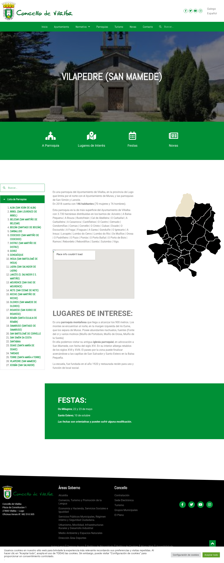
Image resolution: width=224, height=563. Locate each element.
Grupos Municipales (126, 510)
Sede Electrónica (124, 500)
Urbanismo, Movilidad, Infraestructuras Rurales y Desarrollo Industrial (81, 526)
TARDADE (14, 353)
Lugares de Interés (91, 145)
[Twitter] (191, 11)
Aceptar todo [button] (211, 554)
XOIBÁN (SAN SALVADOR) (22, 365)
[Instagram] (200, 11)
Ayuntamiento (61, 27)
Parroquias (102, 27)
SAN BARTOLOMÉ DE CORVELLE (25, 333)
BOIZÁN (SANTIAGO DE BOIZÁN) (25, 227)
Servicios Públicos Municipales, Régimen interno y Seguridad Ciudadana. (82, 518)
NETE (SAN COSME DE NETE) (24, 290)
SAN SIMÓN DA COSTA (20, 337)
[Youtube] (195, 11)
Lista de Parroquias (17, 199)
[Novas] (173, 136)
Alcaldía (63, 495)
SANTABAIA (15, 341)
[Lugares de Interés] (91, 136)
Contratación (121, 495)
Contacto (148, 27)
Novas (133, 27)
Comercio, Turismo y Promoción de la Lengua (80, 502)
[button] (22, 199)
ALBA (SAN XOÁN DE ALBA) (23, 207)
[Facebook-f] (186, 11)
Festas (132, 145)
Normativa (81, 27)
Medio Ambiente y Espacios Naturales (80, 533)
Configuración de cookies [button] (186, 554)
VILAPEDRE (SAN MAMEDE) (23, 361)
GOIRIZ (13, 251)
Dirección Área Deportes (72, 538)
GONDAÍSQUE (16, 255)
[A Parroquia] (50, 136)
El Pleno (119, 515)
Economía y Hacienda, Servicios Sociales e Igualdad (83, 510)
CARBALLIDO (16, 231)
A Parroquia (50, 145)
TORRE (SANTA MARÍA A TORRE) (25, 357)
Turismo (119, 27)
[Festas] (132, 136)
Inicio (45, 27)
